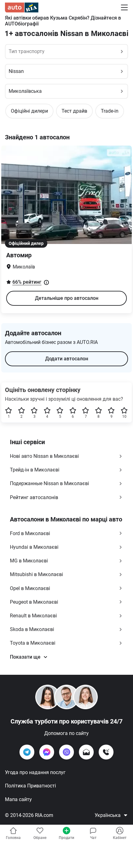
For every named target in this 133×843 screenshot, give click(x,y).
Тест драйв (74, 111)
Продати (66, 838)
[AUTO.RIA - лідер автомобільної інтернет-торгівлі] (21, 7)
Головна (13, 838)
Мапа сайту (18, 799)
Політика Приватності (30, 786)
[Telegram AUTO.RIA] (26, 752)
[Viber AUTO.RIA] (66, 752)
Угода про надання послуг (35, 772)
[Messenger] (46, 752)
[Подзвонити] (106, 752)
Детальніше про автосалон (66, 298)
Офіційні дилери (29, 111)
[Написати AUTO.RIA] (86, 752)
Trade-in (109, 111)
